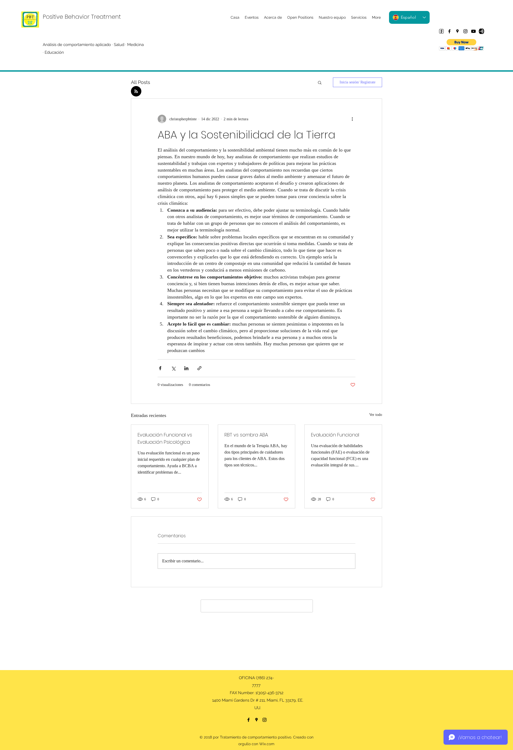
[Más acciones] (352, 119)
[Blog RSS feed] (136, 91)
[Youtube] (473, 31)
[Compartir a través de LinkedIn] (186, 368)
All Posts (140, 82)
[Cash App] (441, 31)
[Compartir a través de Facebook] (160, 368)
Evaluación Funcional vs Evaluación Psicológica (165, 438)
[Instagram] (465, 31)
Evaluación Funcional (335, 434)
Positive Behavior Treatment (82, 17)
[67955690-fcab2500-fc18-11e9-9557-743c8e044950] (481, 31)
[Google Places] (457, 31)
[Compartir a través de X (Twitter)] (173, 368)
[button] (461, 44)
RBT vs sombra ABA (246, 434)
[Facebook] (449, 31)
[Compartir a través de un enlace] (199, 368)
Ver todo (375, 415)
